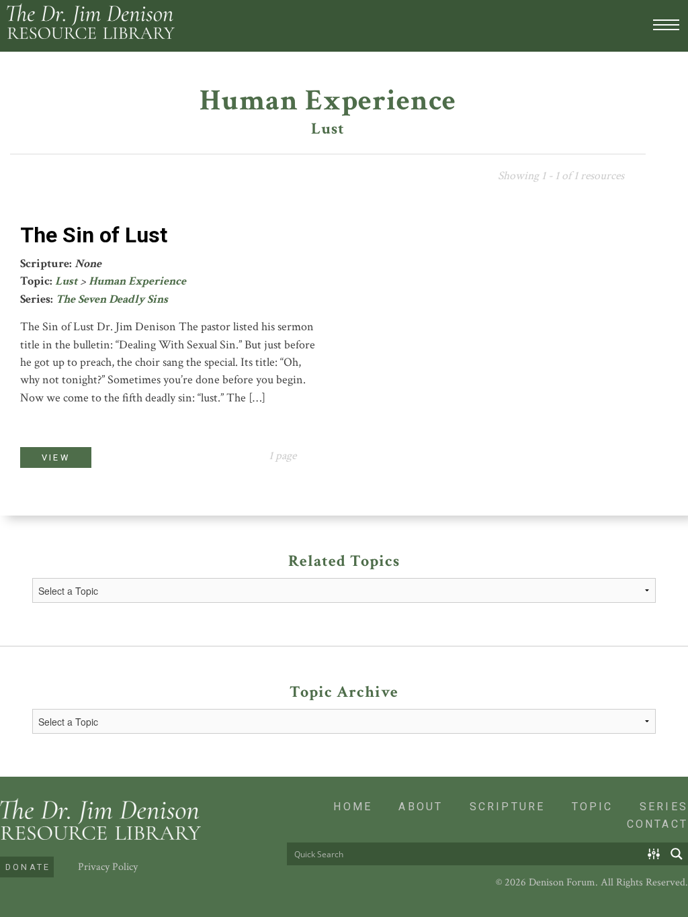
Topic (592, 806)
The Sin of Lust (93, 235)
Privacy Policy (108, 867)
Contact (657, 824)
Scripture (508, 806)
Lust (66, 281)
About (420, 806)
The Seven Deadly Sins (112, 299)
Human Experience (137, 281)
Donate (27, 867)
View (56, 457)
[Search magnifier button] (676, 853)
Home (352, 806)
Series (664, 806)
